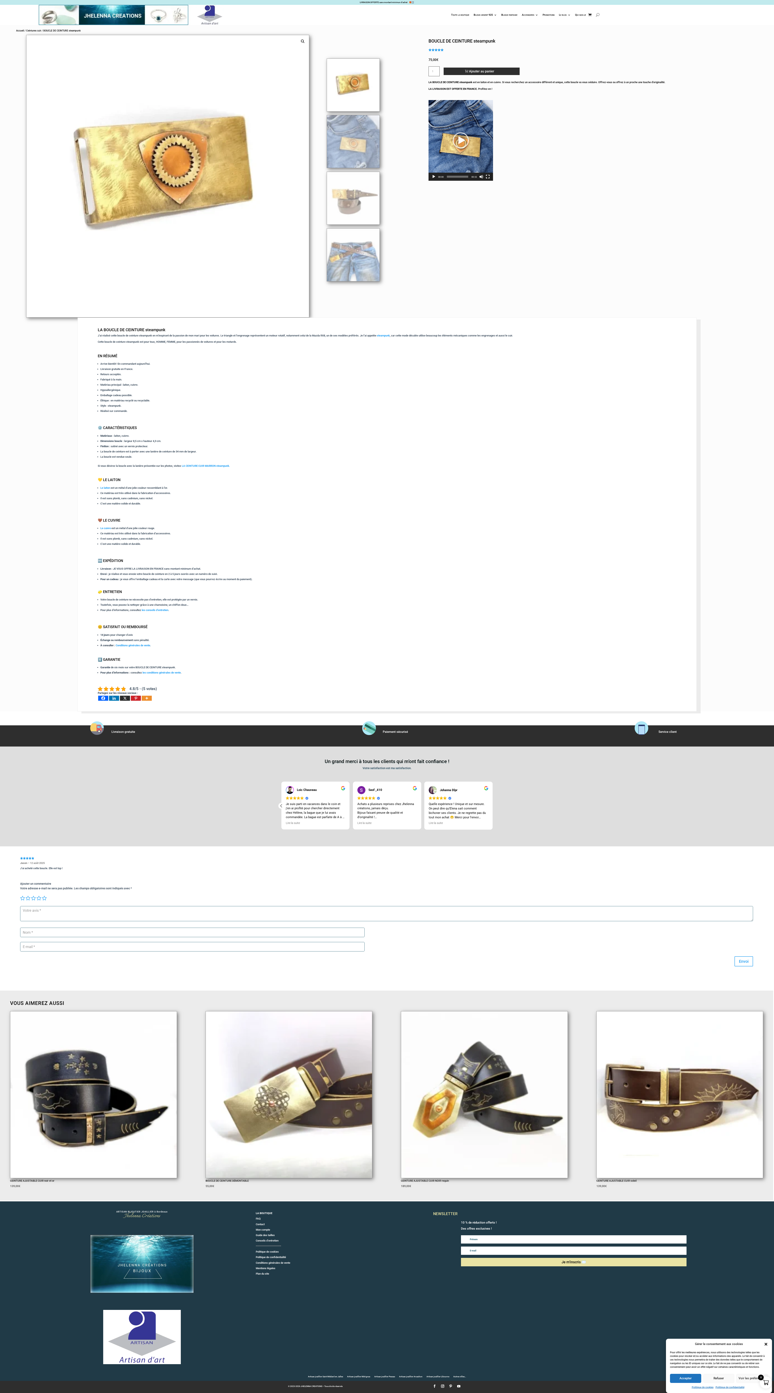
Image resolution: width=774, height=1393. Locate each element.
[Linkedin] (114, 698)
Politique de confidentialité (730, 1387)
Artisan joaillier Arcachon (410, 1376)
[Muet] (481, 177)
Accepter (685, 1378)
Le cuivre (105, 528)
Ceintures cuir (33, 30)
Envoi (744, 961)
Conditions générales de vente (133, 645)
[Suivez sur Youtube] (459, 1386)
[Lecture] (434, 177)
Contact (260, 1224)
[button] (766, 1344)
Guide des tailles (265, 1235)
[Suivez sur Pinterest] (450, 1386)
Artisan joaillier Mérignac (358, 1376)
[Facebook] (103, 698)
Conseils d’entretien (267, 1240)
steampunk (383, 335)
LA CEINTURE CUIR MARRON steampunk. (206, 465)
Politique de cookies (703, 1387)
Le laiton (105, 487)
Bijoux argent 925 (483, 14)
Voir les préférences (752, 1378)
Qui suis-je (580, 14)
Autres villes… (459, 1376)
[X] (125, 698)
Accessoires (528, 14)
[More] (147, 698)
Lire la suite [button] (364, 823)
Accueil (20, 30)
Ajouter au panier (481, 71)
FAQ (258, 1218)
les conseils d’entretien (155, 610)
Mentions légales (265, 1268)
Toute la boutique (460, 14)
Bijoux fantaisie (509, 14)
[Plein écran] (488, 177)
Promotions (548, 14)
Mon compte (263, 1229)
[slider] (457, 177)
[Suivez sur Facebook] (434, 1386)
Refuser (719, 1378)
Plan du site (262, 1273)
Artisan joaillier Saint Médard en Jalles (325, 1376)
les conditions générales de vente (162, 672)
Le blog (563, 14)
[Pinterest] (136, 698)
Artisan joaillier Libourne (438, 1376)
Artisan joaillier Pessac (384, 1376)
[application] (461, 140)
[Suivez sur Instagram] (442, 1386)
